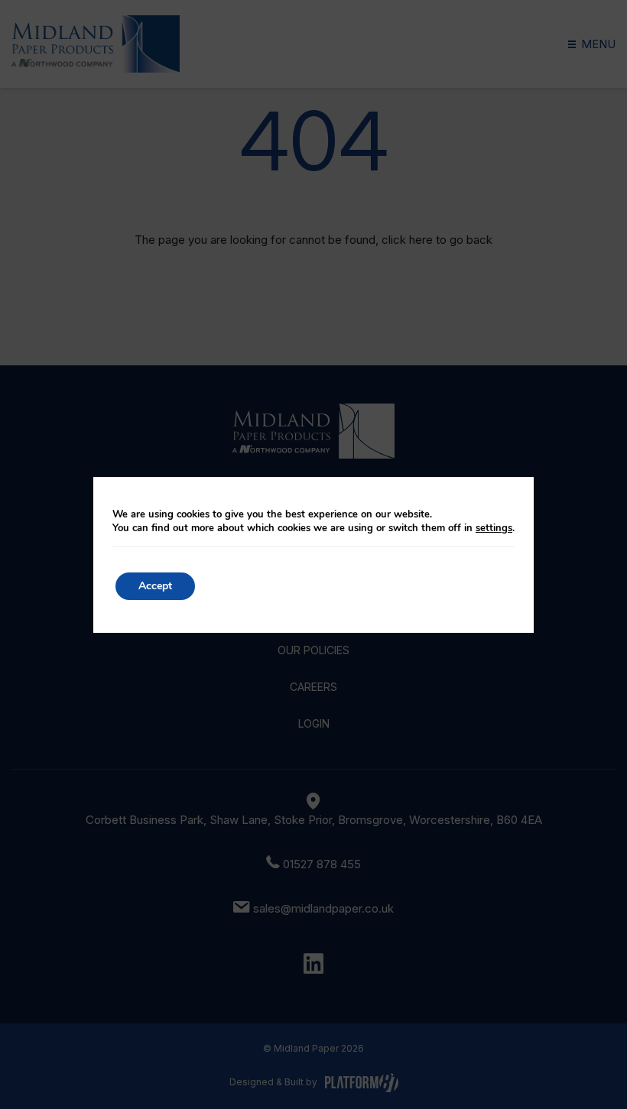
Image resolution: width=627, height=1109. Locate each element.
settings (494, 528)
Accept (155, 586)
